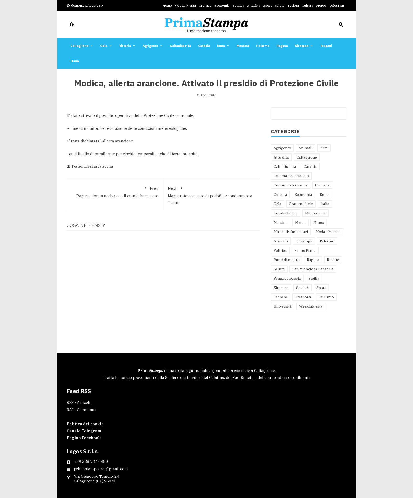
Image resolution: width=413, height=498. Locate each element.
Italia (74, 61)
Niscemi (281, 241)
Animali (306, 148)
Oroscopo (304, 241)
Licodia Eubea (286, 213)
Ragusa (282, 46)
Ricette (333, 259)
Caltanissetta (180, 46)
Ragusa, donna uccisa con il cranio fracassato (117, 192)
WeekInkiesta (310, 306)
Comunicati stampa (291, 185)
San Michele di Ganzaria (312, 269)
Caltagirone (79, 46)
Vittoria (125, 46)
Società (293, 6)
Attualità (253, 6)
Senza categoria (100, 166)
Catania (204, 46)
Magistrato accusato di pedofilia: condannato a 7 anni (210, 195)
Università (283, 306)
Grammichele (301, 204)
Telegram (336, 6)
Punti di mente (286, 259)
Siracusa (301, 46)
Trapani (326, 46)
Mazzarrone (315, 213)
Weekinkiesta (185, 6)
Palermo (262, 46)
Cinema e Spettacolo (291, 176)
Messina (243, 46)
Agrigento (150, 46)
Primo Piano (305, 250)
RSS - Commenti (81, 409)
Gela (103, 46)
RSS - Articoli (78, 402)
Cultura (307, 6)
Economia (221, 6)
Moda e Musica (328, 232)
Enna (221, 46)
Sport (267, 6)
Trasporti (303, 297)
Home (167, 6)
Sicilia (314, 278)
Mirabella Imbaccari (291, 232)
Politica (238, 6)
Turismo (326, 297)
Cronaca (205, 6)
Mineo (318, 222)
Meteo (321, 6)
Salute (279, 6)
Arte (324, 148)
